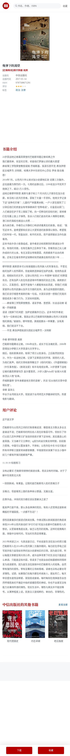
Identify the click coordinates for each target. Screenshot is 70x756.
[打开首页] (7, 6)
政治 (18, 90)
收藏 (65, 6)
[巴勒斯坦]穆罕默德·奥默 (15, 70)
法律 (23, 90)
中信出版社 (21, 75)
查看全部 (63, 605)
